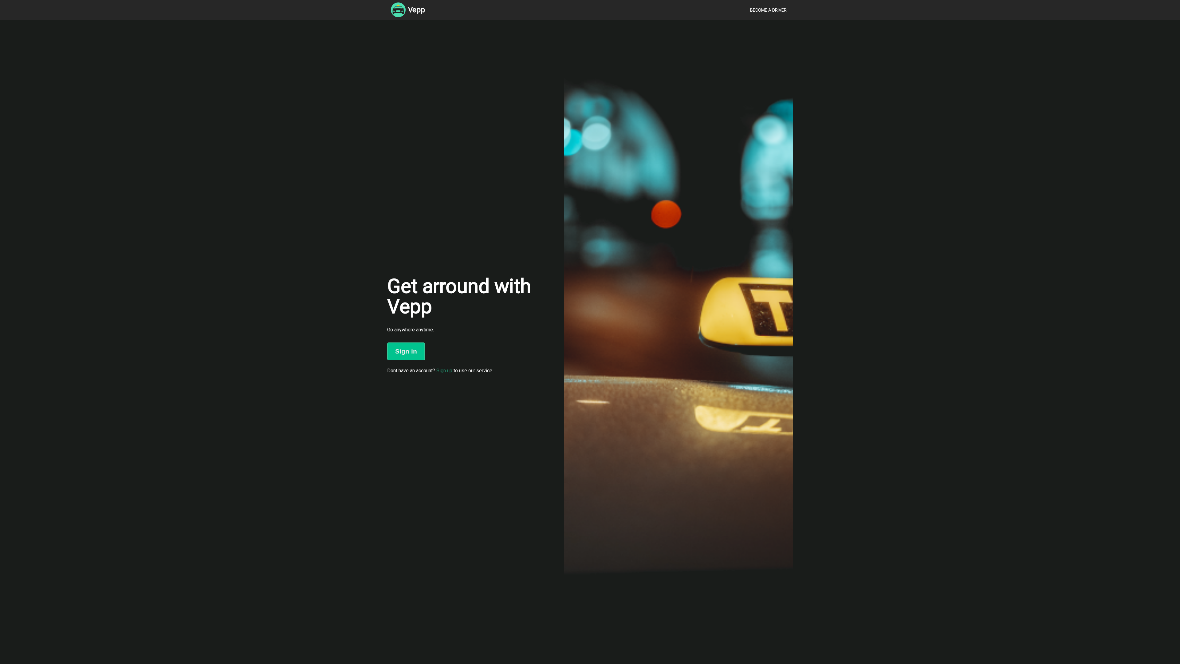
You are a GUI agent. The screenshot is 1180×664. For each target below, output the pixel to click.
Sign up (444, 371)
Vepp (416, 10)
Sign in (406, 351)
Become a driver (768, 10)
